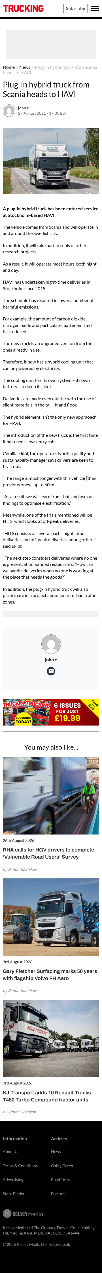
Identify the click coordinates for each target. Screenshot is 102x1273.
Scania (55, 227)
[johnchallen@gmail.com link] (51, 671)
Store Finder (14, 1193)
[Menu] (95, 8)
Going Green (62, 1165)
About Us (11, 1151)
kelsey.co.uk (59, 1244)
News (24, 67)
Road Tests (60, 1179)
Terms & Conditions (20, 1165)
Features (58, 1193)
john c (23, 107)
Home (9, 67)
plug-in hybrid (47, 589)
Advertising (13, 1179)
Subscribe (75, 8)
